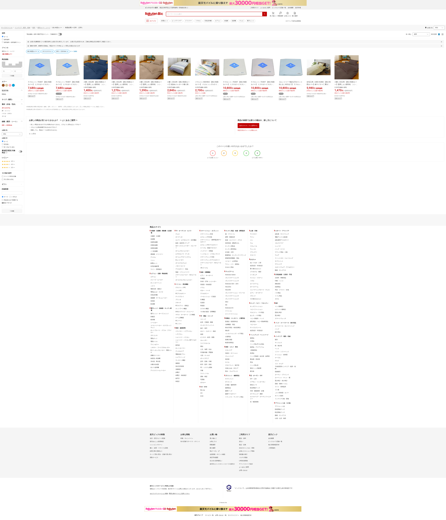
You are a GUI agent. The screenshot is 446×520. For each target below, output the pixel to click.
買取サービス (154, 457)
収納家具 (277, 371)
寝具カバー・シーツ (44, 27)
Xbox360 (228, 290)
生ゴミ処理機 (155, 367)
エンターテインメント (207, 325)
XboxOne (228, 287)
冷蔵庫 (226, 21)
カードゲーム (254, 284)
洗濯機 (234, 21)
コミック (203, 319)
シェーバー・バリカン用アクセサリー (185, 341)
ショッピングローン (156, 445)
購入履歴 (212, 448)
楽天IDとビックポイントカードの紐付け (222, 464)
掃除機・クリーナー (157, 254)
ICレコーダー (179, 260)
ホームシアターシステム (183, 257)
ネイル (227, 362)
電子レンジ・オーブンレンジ (160, 313)
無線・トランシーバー (182, 272)
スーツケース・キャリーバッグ (284, 326)
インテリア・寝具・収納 (22, 27)
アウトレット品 (280, 406)
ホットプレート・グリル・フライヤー (161, 331)
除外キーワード (7, 203)
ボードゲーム (254, 287)
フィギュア (253, 275)
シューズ (277, 246)
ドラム (202, 287)
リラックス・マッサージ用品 (234, 397)
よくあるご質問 (265, 7)
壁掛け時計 (278, 312)
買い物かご (213, 438)
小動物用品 (253, 350)
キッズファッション (256, 306)
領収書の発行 (243, 454)
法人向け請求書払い (216, 461)
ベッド (277, 348)
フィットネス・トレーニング (284, 258)
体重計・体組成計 (181, 375)
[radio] (2, 36)
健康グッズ (228, 391)
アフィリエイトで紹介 (246, 464)
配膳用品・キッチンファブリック (235, 255)
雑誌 (201, 346)
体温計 (177, 381)
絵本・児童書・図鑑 (206, 322)
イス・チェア (279, 364)
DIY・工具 (253, 379)
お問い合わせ (243, 470)
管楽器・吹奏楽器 (206, 284)
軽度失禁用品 (229, 342)
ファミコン (228, 311)
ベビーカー (253, 324)
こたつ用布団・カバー (282, 393)
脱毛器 (177, 345)
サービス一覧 (209, 515)
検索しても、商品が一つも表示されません (44, 130)
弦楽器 (202, 302)
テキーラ (253, 255)
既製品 (4, 94)
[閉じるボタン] (441, 42)
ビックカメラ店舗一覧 (279, 7)
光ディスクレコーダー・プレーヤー (185, 247)
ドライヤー (188, 21)
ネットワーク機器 (181, 308)
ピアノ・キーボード (206, 275)
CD (201, 393)
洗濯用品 (277, 287)
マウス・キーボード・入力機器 (185, 314)
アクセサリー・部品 (181, 269)
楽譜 (201, 334)
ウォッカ (253, 249)
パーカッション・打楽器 (208, 296)
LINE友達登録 (243, 461)
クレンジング (229, 356)
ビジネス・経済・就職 (207, 337)
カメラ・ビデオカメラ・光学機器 (185, 240)
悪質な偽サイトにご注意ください (179, 493)
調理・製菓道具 (230, 237)
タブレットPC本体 (206, 237)
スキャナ (178, 302)
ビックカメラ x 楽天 (151, 7)
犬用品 (252, 341)
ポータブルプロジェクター (183, 280)
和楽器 (202, 305)
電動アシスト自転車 (281, 237)
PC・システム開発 (206, 367)
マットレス (278, 342)
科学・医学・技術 (206, 364)
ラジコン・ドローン (256, 278)
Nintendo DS (229, 308)
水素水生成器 (155, 364)
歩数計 (177, 372)
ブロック (253, 296)
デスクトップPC (180, 287)
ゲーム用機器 (179, 317)
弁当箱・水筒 (229, 252)
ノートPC (178, 290)
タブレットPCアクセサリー (209, 245)
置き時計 (277, 315)
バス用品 (277, 293)
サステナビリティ (233, 515)
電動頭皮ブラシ (180, 354)
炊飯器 (153, 316)
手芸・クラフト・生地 (282, 290)
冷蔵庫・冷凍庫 (155, 236)
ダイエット (228, 382)
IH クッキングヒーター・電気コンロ (161, 351)
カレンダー (203, 340)
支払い (241, 441)
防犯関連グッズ (280, 409)
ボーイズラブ (204, 358)
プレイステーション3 (232, 296)
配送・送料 (242, 438)
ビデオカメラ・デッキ (182, 254)
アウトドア (278, 264)
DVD (201, 396)
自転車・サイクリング (282, 234)
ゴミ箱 (277, 390)
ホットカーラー (180, 348)
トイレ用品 (278, 296)
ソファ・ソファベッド (282, 351)
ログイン (288, 21)
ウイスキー (253, 234)
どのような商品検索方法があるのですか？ (44, 127)
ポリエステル (6, 108)
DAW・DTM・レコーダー (208, 281)
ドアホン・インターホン (257, 382)
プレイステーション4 (232, 281)
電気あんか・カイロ (157, 292)
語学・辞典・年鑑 (206, 361)
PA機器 (202, 278)
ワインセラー (155, 344)
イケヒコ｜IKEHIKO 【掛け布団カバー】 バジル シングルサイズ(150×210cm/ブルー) (207, 84)
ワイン (252, 237)
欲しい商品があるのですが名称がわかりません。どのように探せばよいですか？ (56, 124)
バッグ (277, 329)
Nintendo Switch (230, 275)
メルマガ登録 (243, 457)
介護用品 (228, 336)
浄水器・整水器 (155, 361)
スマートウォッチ (280, 318)
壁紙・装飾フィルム (281, 383)
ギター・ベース (205, 290)
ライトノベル (204, 373)
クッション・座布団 (281, 354)
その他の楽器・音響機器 (208, 311)
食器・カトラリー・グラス (233, 240)
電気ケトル (154, 341)
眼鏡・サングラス (280, 270)
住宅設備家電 (155, 266)
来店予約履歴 (214, 457)
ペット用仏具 (254, 365)
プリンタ (178, 299)
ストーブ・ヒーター (157, 280)
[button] (3, 64)
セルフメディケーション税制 (159, 493)
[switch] (20, 151)
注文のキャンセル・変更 (246, 448)
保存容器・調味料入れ (232, 243)
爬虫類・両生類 (255, 359)
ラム (251, 243)
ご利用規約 (271, 448)
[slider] (2, 67)
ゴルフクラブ (279, 243)
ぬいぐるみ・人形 (255, 262)
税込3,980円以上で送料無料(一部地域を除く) (174, 7)
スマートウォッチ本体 (207, 257)
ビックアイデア (177, 21)
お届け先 (4, 130)
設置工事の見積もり (156, 451)
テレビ (241, 21)
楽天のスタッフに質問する (248, 125)
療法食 (252, 371)
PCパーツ (178, 320)
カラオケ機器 (204, 308)
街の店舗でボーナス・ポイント (190, 441)
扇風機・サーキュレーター (159, 298)
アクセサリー (204, 293)
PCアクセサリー (180, 293)
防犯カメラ (253, 385)
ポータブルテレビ (181, 263)
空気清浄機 (208, 21)
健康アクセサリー (230, 394)
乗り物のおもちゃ (255, 269)
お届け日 (4, 138)
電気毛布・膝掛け (156, 289)
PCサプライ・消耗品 (182, 305)
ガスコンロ (154, 335)
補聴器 (177, 363)
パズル (252, 281)
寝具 (33, 27)
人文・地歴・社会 (206, 349)
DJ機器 (202, 299)
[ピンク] (10, 85)
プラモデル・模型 (255, 272)
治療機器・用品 (230, 324)
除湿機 (153, 304)
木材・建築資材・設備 (257, 391)
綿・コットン (6, 110)
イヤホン (198, 21)
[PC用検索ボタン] (264, 14)
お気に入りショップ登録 (246, 451)
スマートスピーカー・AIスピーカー (185, 276)
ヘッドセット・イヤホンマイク (210, 254)
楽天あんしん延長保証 (157, 441)
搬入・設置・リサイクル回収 (159, 448)
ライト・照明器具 (156, 269)
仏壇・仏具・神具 (280, 418)
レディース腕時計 (280, 309)
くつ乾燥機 (154, 251)
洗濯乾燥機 (154, 242)
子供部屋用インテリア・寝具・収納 (285, 367)
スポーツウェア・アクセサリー (284, 267)
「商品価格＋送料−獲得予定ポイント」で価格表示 (41, 34)
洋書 (201, 370)
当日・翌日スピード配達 (157, 438)
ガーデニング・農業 (256, 394)
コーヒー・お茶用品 (231, 261)
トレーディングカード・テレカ (260, 290)
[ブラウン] (3, 85)
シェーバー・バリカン (182, 337)
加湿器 (153, 301)
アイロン (153, 257)
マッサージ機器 (180, 360)
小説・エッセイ (205, 355)
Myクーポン (213, 451)
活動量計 (178, 369)
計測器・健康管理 (230, 385)
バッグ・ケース (280, 249)
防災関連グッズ (255, 388)
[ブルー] (13, 85)
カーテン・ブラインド (282, 374)
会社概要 (290, 7)
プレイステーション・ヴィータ (235, 293)
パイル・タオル (7, 113)
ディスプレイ (179, 296)
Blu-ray (202, 390)
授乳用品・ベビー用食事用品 (259, 321)
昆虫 (251, 362)
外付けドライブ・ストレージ (184, 311)
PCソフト (178, 324)
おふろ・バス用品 (255, 315)
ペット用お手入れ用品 (257, 344)
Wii (226, 305)
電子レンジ (250, 21)
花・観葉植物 (254, 402)
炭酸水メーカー (155, 355)
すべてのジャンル (6, 27)
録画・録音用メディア (182, 243)
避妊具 (227, 330)
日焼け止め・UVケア (231, 368)
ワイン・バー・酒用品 (232, 264)
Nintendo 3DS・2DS (231, 284)
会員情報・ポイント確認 (217, 454)
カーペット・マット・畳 (282, 377)
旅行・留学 (203, 328)
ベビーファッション (256, 309)
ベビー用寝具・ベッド (257, 318)
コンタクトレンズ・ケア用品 (234, 333)
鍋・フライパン (230, 234)
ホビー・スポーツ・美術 (208, 331)
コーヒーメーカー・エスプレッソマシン (161, 326)
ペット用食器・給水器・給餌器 (260, 356)
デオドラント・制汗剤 (232, 365)
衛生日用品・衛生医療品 (233, 327)
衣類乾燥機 (154, 245)
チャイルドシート (255, 327)
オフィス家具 (279, 396)
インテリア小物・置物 (282, 399)
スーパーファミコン (231, 314)
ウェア (277, 255)
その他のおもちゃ (255, 299)
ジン (251, 240)
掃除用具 (277, 284)
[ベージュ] (6, 85)
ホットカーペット (156, 283)
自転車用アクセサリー (282, 240)
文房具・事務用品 (280, 278)
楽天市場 (298, 7)
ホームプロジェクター (182, 251)
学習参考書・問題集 (206, 352)
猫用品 (252, 338)
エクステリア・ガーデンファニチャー (260, 398)
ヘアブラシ (178, 334)
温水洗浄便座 (179, 366)
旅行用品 (277, 332)
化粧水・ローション (231, 353)
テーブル (277, 358)
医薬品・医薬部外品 (231, 321)
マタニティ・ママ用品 (257, 312)
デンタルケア (179, 351)
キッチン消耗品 (230, 246)
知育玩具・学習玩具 (256, 265)
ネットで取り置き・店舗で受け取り (161, 454)
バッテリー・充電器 (206, 251)
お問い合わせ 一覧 (220, 515)
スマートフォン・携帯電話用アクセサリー (210, 241)
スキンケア (228, 350)
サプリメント (229, 379)
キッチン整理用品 (230, 249)
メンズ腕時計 (279, 306)
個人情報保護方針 (273, 445)
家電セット (164, 21)
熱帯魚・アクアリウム (257, 347)
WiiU (226, 302)
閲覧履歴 (212, 445)
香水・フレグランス (231, 371)
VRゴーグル (204, 268)
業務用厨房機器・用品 (232, 258)
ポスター (203, 382)
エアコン (218, 21)
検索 (12, 76)
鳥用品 (252, 353)
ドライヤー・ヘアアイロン (183, 331)
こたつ (153, 286)
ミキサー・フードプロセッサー (160, 347)
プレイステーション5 (232, 278)
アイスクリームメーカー (158, 370)
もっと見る (32, 133)
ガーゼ (4, 116)
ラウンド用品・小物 (281, 252)
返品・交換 (242, 445)
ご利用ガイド (254, 7)
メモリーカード (180, 266)
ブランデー (253, 252)
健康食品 (228, 388)
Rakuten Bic (154, 14)
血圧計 (177, 378)
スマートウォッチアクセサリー (210, 260)
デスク (277, 361)
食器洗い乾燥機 (155, 358)
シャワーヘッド (180, 357)
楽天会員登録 (296, 21)
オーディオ (178, 237)
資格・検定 (203, 376)
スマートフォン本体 (206, 234)
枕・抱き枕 (278, 345)
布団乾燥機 (154, 248)
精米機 (153, 319)
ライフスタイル (205, 343)
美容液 (227, 359)
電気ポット (154, 338)
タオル (277, 299)
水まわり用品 (229, 267)
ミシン (153, 260)
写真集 (202, 379)
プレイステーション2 (232, 299)
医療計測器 (228, 339)
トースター (154, 322)
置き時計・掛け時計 (281, 380)
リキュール (253, 246)
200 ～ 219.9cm (7, 125)
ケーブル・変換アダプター (208, 248)
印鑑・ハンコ (279, 281)
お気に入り (213, 441)
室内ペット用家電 (255, 368)
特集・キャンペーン (186, 438)
